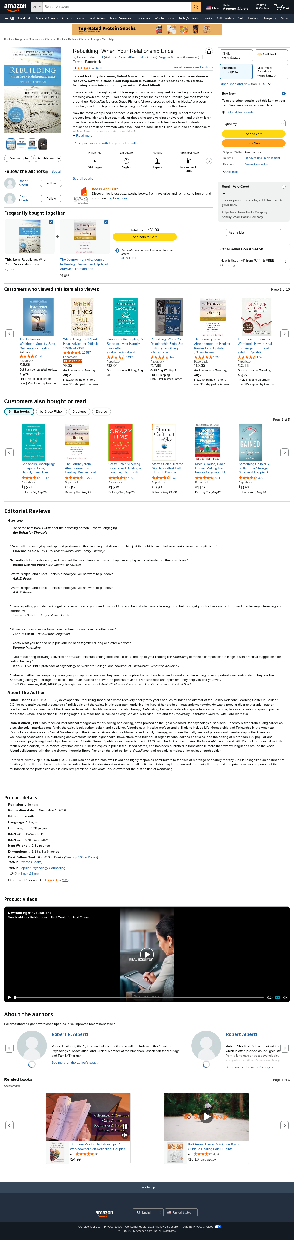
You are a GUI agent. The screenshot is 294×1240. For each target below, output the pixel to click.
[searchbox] (117, 7)
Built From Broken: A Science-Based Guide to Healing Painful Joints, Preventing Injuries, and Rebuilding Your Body (217, 1146)
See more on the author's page (74, 1062)
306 (260, 478)
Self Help (108, 39)
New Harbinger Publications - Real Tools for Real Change (49, 917)
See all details (83, 178)
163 (174, 478)
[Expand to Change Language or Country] (218, 8)
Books (207, 18)
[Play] (8, 997)
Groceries (143, 18)
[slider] (139, 997)
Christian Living (89, 39)
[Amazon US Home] (104, 1214)
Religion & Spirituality (28, 39)
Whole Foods (164, 18)
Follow (51, 183)
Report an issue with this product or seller (108, 143)
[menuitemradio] (277, 997)
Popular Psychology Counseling (42, 868)
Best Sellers (97, 18)
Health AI (24, 18)
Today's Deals (188, 18)
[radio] (236, 55)
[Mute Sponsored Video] (125, 1135)
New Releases (120, 18)
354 (217, 478)
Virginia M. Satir (170, 57)
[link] (85, 236)
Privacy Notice (113, 1226)
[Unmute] (285, 997)
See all (56, 171)
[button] (9, 18)
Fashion (254, 18)
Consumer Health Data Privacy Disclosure (151, 1226)
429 (130, 478)
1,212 (45, 478)
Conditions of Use (89, 1226)
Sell (240, 18)
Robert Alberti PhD (131, 57)
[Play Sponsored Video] (206, 1117)
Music (285, 18)
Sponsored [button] (10, 1085)
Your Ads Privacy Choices (197, 1226)
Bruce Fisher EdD (90, 57)
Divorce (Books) (30, 862)
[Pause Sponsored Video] (125, 1127)
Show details (129, 257)
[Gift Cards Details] (234, 18)
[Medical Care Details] (57, 18)
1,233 (88, 478)
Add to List (236, 232)
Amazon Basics (73, 18)
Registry (270, 18)
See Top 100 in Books (81, 857)
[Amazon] (16, 7)
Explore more (117, 198)
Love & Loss (30, 873)
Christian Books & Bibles (60, 39)
